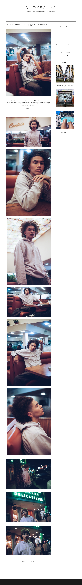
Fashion (26, 17)
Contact (56, 17)
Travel (19, 17)
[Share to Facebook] (31, 561)
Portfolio (49, 17)
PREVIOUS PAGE (46, 570)
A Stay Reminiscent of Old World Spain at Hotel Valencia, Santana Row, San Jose (65, 131)
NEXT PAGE (8, 570)
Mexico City (65, 108)
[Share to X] (29, 561)
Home (14, 17)
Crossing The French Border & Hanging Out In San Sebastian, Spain (65, 85)
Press (31, 17)
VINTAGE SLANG (41, 8)
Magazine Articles (40, 17)
